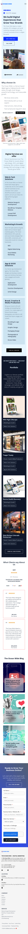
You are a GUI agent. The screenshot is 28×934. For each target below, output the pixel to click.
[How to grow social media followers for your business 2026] (14, 677)
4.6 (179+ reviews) (11, 13)
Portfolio (3, 901)
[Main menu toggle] (25, 4)
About (3, 895)
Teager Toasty (8, 455)
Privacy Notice (5, 923)
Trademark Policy (15, 926)
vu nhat (7, 686)
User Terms (11, 923)
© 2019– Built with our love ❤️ (9, 928)
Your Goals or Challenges (10, 825)
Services (3, 897)
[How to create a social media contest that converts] (14, 709)
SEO (2, 914)
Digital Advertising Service (7, 916)
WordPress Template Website (8, 913)
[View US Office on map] (2, 880)
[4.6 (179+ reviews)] (4, 13)
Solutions (4, 899)
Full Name (6, 790)
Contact (3, 904)
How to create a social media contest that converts (14, 713)
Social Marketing (5, 918)
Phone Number (7, 804)
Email (5, 797)
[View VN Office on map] (2, 888)
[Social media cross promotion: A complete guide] (14, 740)
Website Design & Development (8, 911)
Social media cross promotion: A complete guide (12, 745)
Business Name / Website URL (11, 812)
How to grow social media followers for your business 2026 (13, 682)
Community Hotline (6, 926)
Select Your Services (8, 819)
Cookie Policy (17, 923)
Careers (3, 902)
